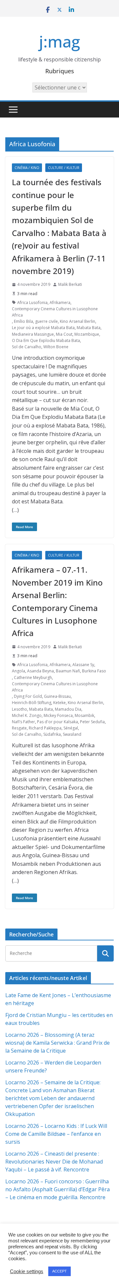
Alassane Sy (83, 664)
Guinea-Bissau (57, 696)
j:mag (59, 41)
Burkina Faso (94, 671)
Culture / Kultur (63, 167)
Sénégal (70, 728)
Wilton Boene (55, 347)
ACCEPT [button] (59, 1271)
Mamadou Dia (68, 709)
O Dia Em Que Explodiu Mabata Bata (46, 340)
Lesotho (19, 709)
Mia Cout (64, 334)
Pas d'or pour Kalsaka (57, 722)
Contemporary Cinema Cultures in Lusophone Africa (55, 312)
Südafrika (52, 734)
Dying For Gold (28, 696)
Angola (18, 671)
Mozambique (86, 334)
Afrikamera (60, 302)
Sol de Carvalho (26, 347)
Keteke (59, 702)
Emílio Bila (23, 321)
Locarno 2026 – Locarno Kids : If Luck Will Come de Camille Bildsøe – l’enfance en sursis (56, 1133)
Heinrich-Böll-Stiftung (31, 702)
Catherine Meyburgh (33, 677)
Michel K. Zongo (27, 715)
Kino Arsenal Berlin (77, 321)
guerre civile (46, 321)
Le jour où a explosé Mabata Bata (43, 327)
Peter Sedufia (92, 722)
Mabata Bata (88, 327)
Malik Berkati (70, 284)
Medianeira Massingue (33, 334)
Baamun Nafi (68, 671)
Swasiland (72, 734)
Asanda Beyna (40, 671)
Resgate (19, 728)
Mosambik (84, 715)
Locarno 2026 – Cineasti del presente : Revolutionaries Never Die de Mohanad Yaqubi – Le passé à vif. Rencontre (54, 1161)
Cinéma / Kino (27, 167)
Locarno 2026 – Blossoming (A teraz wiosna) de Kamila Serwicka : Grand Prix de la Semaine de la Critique (57, 1042)
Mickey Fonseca (58, 715)
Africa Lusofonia (32, 302)
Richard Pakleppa (45, 728)
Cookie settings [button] (26, 1271)
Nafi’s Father (23, 722)
